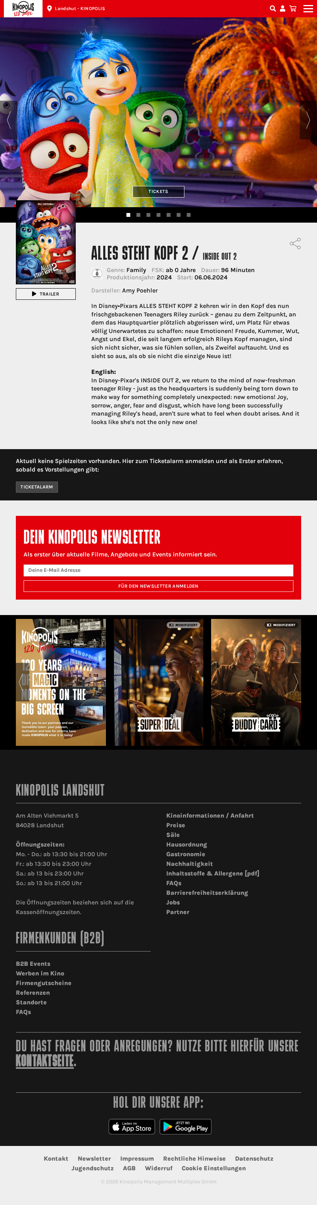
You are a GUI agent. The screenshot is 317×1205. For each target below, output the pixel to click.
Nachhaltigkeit (189, 863)
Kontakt (56, 1158)
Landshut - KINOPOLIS (80, 8)
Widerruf (158, 1168)
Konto (284, 8)
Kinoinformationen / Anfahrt (210, 815)
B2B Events (33, 963)
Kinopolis (23, 8)
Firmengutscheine (44, 983)
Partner (177, 912)
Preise (175, 825)
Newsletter (94, 1158)
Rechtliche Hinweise (194, 1158)
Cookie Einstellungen (214, 1168)
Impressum (137, 1158)
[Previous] (8, 120)
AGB (129, 1168)
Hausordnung (186, 844)
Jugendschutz (93, 1168)
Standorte (31, 1002)
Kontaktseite (45, 1062)
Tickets (158, 191)
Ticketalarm (36, 487)
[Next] (308, 120)
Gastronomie (185, 854)
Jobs (173, 902)
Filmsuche (274, 8)
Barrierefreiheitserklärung (207, 892)
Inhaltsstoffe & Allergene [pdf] (212, 873)
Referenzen (33, 992)
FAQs (173, 883)
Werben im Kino (40, 973)
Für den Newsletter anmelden (158, 586)
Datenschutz (254, 1158)
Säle (173, 834)
